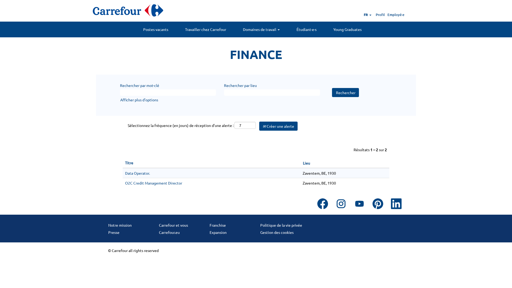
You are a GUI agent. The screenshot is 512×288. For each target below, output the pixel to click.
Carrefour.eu (169, 232)
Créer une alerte (280, 126)
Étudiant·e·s (307, 29)
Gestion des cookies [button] (277, 232)
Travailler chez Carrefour (205, 29)
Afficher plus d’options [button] (139, 99)
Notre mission (120, 225)
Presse (113, 232)
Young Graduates (347, 29)
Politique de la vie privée (281, 225)
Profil (380, 14)
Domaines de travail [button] (260, 29)
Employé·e (395, 14)
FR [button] (366, 14)
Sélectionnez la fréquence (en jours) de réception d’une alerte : (181, 125)
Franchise (218, 225)
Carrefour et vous (173, 225)
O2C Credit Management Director (153, 183)
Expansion (218, 232)
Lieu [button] (306, 163)
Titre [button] (129, 162)
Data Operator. (137, 173)
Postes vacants (155, 29)
